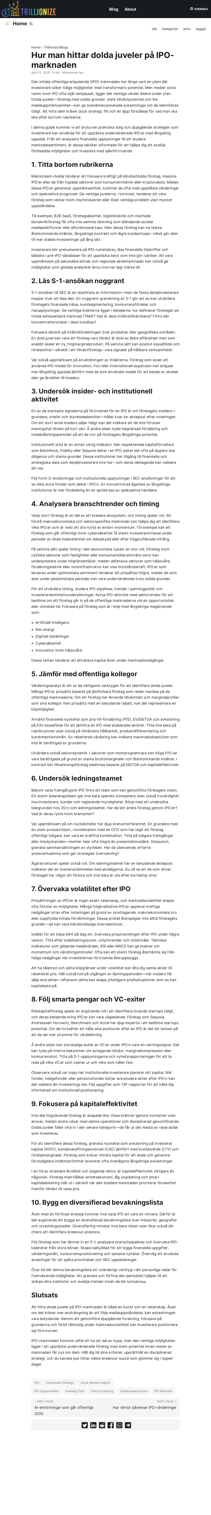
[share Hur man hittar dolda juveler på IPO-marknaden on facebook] (111, 1426)
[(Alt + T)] (31, 23)
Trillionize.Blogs (56, 47)
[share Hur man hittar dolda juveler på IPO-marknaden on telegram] (128, 1426)
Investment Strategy (60, 1382)
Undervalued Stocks (134, 1391)
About (130, 9)
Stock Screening (102, 1391)
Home (20, 24)
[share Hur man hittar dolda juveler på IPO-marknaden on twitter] (85, 1426)
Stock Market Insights (95, 1382)
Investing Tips (74, 1391)
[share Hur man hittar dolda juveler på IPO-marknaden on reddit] (102, 1426)
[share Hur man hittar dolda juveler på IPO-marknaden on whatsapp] (119, 1426)
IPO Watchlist (163, 1391)
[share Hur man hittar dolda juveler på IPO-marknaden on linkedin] (93, 1426)
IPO (36, 1382)
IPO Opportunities (46, 1391)
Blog (113, 9)
